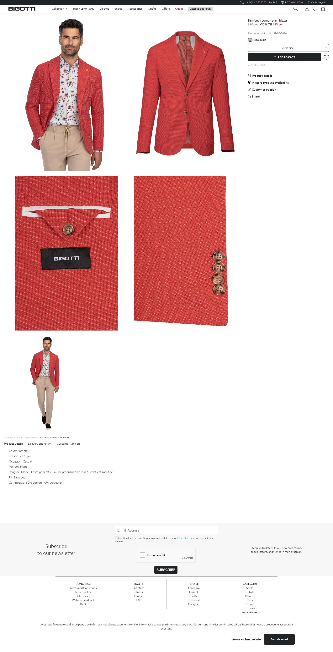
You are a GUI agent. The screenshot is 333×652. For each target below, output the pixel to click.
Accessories (135, 8)
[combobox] (288, 48)
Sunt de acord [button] (279, 639)
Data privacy (83, 596)
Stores (139, 592)
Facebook (194, 588)
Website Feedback (83, 600)
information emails (187, 538)
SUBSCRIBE (165, 569)
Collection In (59, 8)
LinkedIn (194, 592)
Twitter (194, 596)
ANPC (83, 604)
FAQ (139, 600)
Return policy (83, 592)
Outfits (152, 8)
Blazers (249, 596)
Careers (139, 596)
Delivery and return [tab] (39, 443)
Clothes (104, 8)
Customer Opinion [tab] (68, 443)
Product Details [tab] (13, 443)
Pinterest (194, 600)
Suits (250, 600)
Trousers (249, 608)
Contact (139, 588)
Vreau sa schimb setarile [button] (246, 639)
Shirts (249, 588)
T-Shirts (250, 592)
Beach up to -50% (83, 8)
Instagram (194, 604)
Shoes (118, 8)
